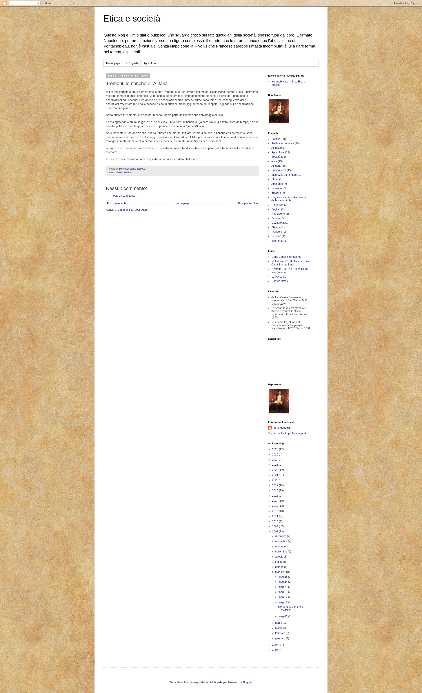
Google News (279, 281)
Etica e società (131, 18)
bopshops (220, 682)
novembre (281, 541)
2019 (275, 485)
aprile (279, 622)
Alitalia (119, 172)
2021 (275, 475)
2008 (275, 531)
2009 (275, 526)
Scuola (275, 218)
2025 (275, 454)
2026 (275, 449)
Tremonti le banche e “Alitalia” (290, 608)
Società (275, 156)
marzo (279, 628)
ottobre (279, 546)
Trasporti (276, 231)
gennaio (280, 638)
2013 (275, 505)
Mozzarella (278, 222)
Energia (276, 192)
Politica (127, 172)
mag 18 (283, 592)
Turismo (276, 236)
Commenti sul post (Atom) (133, 209)
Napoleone (278, 213)
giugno (279, 567)
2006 (275, 649)
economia (277, 240)
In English (132, 63)
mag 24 (283, 581)
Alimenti (276, 165)
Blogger (247, 682)
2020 (275, 480)
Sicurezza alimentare (284, 174)
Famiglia (276, 188)
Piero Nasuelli (281, 427)
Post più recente (116, 203)
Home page (113, 63)
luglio (278, 561)
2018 (275, 490)
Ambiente (277, 183)
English (275, 209)
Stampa (276, 227)
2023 (275, 464)
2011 (275, 516)
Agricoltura (150, 63)
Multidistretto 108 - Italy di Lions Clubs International (290, 263)
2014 (275, 500)
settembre (281, 551)
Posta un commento (123, 195)
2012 (275, 511)
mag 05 (283, 616)
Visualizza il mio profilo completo (287, 433)
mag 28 (283, 576)
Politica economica (282, 143)
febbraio (280, 633)
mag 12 (283, 602)
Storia (274, 179)
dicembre (281, 536)
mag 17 (283, 597)
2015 (275, 495)
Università (277, 205)
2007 (275, 644)
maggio (280, 572)
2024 (275, 459)
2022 (275, 470)
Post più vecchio (248, 203)
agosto (279, 556)
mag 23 (283, 587)
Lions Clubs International (286, 256)
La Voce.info (278, 276)
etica (274, 161)
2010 (275, 521)
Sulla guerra (278, 170)
